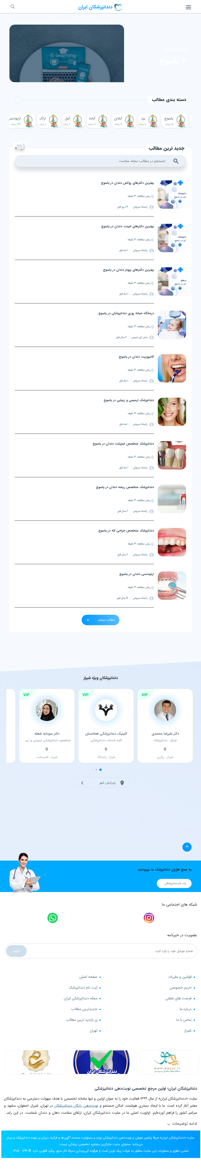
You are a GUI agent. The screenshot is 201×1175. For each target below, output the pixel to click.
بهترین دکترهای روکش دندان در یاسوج (127, 182)
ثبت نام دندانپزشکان (175, 883)
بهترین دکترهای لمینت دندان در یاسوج (127, 226)
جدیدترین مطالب (84, 1009)
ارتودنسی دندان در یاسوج (136, 574)
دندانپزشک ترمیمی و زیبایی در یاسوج (129, 400)
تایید (16, 951)
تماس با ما (184, 1020)
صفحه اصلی (88, 977)
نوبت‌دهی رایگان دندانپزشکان (76, 1106)
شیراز (188, 1030)
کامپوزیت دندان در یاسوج (136, 356)
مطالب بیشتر (106, 619)
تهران (93, 1030)
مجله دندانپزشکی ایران (80, 998)
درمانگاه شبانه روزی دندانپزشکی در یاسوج (126, 313)
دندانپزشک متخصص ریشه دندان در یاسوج (125, 487)
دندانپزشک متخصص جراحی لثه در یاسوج (126, 530)
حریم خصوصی (181, 987)
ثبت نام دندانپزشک (83, 987)
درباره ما (186, 1009)
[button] (100, 770)
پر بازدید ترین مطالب (81, 1020)
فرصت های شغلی (178, 998)
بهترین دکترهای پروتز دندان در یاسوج (128, 269)
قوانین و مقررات (180, 977)
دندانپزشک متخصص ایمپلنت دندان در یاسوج (123, 443)
